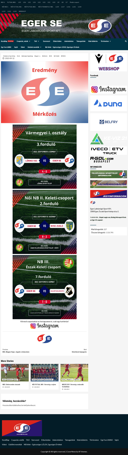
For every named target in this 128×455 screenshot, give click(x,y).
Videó (23, 47)
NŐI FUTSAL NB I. (16, 7)
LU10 (14, 11)
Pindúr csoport (74, 2)
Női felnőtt (56, 56)
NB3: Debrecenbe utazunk (11, 384)
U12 (44, 2)
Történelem (105, 41)
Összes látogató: (98, 232)
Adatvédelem (68, 41)
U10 (54, 2)
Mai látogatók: (97, 229)
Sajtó (16, 47)
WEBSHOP (22, 11)
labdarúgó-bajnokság (27, 56)
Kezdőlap (7, 41)
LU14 (79, 7)
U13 (39, 2)
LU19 (57, 7)
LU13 (3, 11)
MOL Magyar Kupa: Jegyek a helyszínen (15, 351)
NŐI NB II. (5, 7)
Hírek (18, 56)
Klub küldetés (93, 41)
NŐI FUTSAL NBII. (30, 7)
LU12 (9, 11)
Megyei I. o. (37, 56)
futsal (33, 379)
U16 (24, 2)
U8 (62, 2)
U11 (49, 2)
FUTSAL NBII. (11, 2)
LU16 (68, 7)
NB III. (3, 2)
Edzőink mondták (33, 47)
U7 (67, 2)
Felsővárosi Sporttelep (9, 56)
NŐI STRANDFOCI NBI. (45, 7)
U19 (19, 2)
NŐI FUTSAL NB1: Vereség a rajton (44, 384)
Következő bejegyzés (79, 351)
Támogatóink (80, 41)
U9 (58, 2)
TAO (35, 41)
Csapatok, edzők (22, 41)
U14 (34, 2)
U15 (29, 2)
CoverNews (71, 451)
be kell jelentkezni (28, 405)
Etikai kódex (57, 41)
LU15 (74, 7)
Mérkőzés (44, 56)
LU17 (62, 7)
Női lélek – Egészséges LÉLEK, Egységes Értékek (62, 47)
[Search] (125, 41)
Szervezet (46, 41)
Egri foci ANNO (6, 47)
